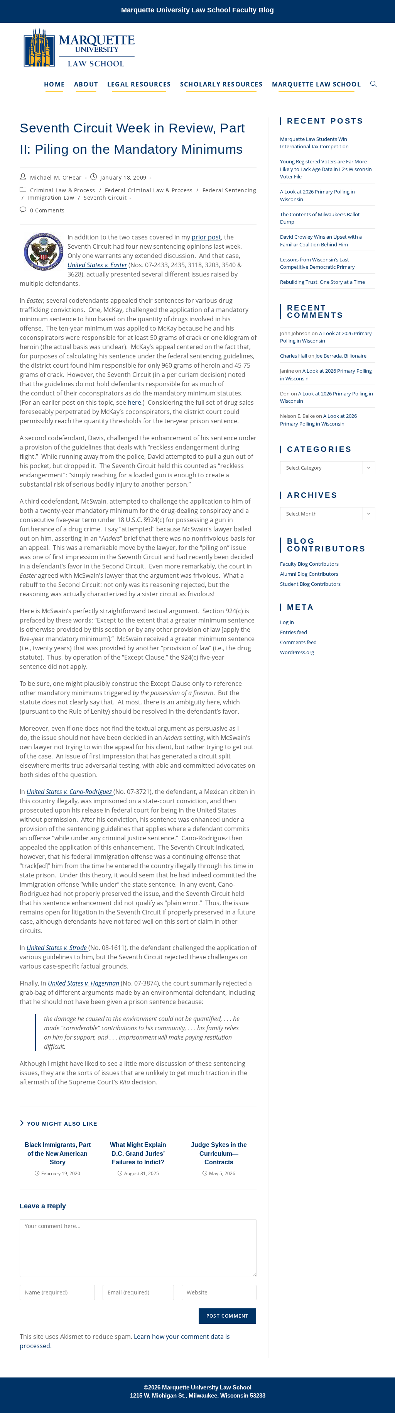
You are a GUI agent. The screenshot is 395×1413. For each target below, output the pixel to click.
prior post (206, 237)
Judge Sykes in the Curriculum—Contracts (219, 1153)
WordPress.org (297, 652)
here (134, 402)
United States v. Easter (97, 265)
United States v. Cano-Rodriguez (70, 791)
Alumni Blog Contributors (309, 573)
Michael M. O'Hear (56, 177)
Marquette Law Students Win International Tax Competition (314, 143)
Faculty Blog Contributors (309, 563)
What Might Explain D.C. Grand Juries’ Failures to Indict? (138, 1153)
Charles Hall (293, 355)
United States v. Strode (57, 947)
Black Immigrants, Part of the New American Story (58, 1153)
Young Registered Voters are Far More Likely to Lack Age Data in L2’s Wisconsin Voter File (326, 169)
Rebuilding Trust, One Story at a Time (322, 281)
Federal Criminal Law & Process (149, 190)
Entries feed (293, 632)
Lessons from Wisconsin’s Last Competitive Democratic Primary (317, 263)
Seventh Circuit (105, 197)
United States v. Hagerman (84, 983)
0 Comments (47, 210)
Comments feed (298, 642)
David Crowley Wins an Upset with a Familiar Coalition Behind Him (321, 240)
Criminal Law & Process (62, 190)
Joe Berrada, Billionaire (341, 355)
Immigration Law (50, 197)
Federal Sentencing (230, 190)
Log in (287, 622)
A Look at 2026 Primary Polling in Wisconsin (318, 419)
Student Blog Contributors (310, 583)
